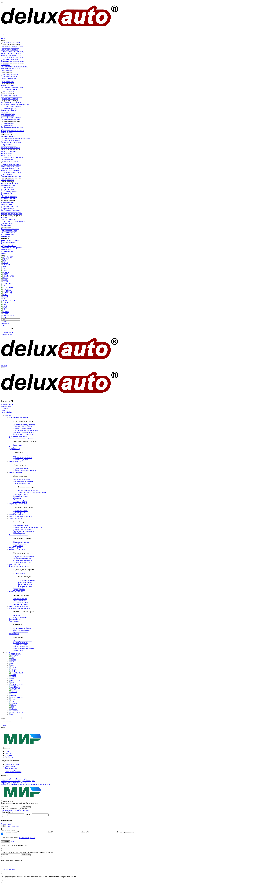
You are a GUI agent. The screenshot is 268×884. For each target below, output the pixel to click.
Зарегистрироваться (14, 826)
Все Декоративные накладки (11, 106)
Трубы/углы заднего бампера (11, 142)
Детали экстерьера (7, 91)
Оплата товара (10, 766)
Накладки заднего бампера (10, 140)
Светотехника (6, 225)
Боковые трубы (6, 193)
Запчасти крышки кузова (10, 170)
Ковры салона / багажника (10, 148)
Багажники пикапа (7, 202)
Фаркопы (4, 217)
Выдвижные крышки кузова (11, 165)
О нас (7, 751)
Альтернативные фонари (10, 229)
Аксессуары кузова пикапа (10, 42)
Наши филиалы (6, 334)
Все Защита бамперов (8, 146)
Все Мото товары (7, 251)
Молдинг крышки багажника (11, 97)
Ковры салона (6, 155)
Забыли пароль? (6, 824)
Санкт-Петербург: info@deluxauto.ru (39, 784)
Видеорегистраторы (8, 85)
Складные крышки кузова (10, 168)
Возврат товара (10, 770)
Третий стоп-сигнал (8, 232)
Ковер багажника (7, 153)
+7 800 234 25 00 (7, 332)
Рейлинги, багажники (9, 199)
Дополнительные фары (9, 231)
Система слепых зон (8, 242)
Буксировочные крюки (9, 95)
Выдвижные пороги (8, 185)
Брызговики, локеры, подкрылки (12, 61)
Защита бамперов (7, 133)
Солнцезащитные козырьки (11, 212)
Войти (13, 841)
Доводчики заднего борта (10, 48)
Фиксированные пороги (9, 183)
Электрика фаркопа (8, 219)
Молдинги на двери (8, 114)
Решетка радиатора (7, 116)
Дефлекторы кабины (8, 108)
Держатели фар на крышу (10, 76)
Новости (8, 753)
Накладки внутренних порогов (12, 87)
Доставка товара (11, 768)
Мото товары (5, 236)
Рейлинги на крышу (8, 208)
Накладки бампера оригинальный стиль (15, 138)
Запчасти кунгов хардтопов (11, 55)
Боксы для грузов (7, 204)
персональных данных (27, 838)
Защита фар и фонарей (9, 110)
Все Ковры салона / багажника (12, 157)
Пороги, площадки (7, 180)
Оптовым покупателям (13, 772)
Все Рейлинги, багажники (10, 210)
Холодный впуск (7, 223)
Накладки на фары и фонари (11, 102)
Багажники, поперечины (10, 206)
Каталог (4, 38)
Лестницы (4, 112)
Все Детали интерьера (9, 89)
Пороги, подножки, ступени (11, 176)
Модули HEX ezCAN (8, 246)
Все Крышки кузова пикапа (11, 172)
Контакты (8, 755)
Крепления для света (8, 78)
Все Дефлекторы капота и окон (12, 127)
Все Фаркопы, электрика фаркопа (13, 221)
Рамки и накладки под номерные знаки (15, 104)
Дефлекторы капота (8, 123)
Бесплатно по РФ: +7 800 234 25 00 (13, 784)
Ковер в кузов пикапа (8, 151)
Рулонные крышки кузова (10, 166)
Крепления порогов (8, 189)
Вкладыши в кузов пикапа (10, 68)
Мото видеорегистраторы (10, 240)
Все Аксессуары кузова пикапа (12, 57)
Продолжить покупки (8, 869)
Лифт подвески (6, 174)
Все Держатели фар (8, 80)
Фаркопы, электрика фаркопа (11, 214)
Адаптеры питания (7, 244)
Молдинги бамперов (8, 136)
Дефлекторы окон (7, 125)
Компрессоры (6, 249)
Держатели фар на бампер (10, 74)
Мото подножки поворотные (11, 248)
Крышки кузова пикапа (9, 161)
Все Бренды (9, 757)
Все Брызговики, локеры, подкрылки (14, 67)
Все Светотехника (7, 234)
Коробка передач (7, 159)
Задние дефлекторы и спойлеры (12, 131)
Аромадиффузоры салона (10, 59)
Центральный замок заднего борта (13, 51)
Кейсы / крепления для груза (11, 53)
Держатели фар (6, 70)
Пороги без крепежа (8, 187)
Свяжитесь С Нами (12, 764)
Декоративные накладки (9, 99)
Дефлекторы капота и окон (10, 119)
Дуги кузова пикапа (8, 129)
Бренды (3, 253)
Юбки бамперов (6, 144)
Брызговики (5, 65)
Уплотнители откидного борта (12, 46)
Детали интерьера (7, 82)
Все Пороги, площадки (9, 191)
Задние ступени (6, 195)
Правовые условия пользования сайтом (15, 811)
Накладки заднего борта (9, 50)
